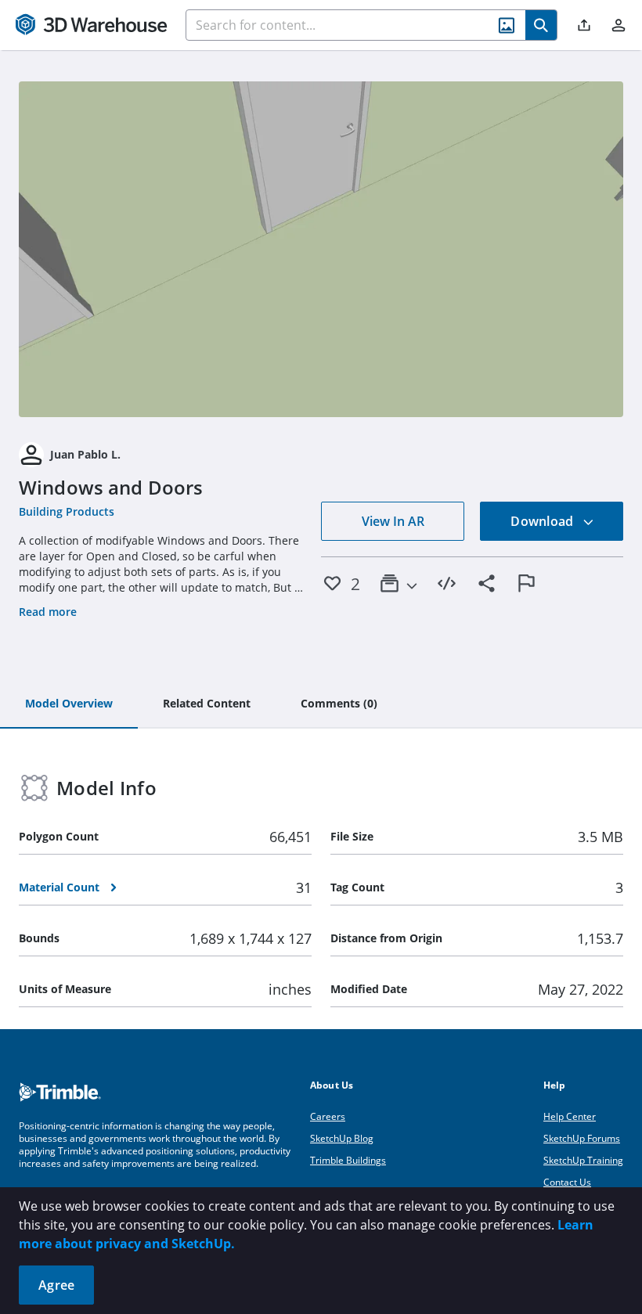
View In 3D (321, 248)
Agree (56, 1285)
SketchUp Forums (581, 1138)
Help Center (569, 1116)
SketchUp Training (583, 1160)
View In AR (393, 521)
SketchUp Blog (341, 1138)
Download (543, 521)
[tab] (69, 704)
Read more (48, 611)
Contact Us (567, 1182)
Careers (327, 1116)
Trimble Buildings (348, 1160)
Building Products (66, 511)
